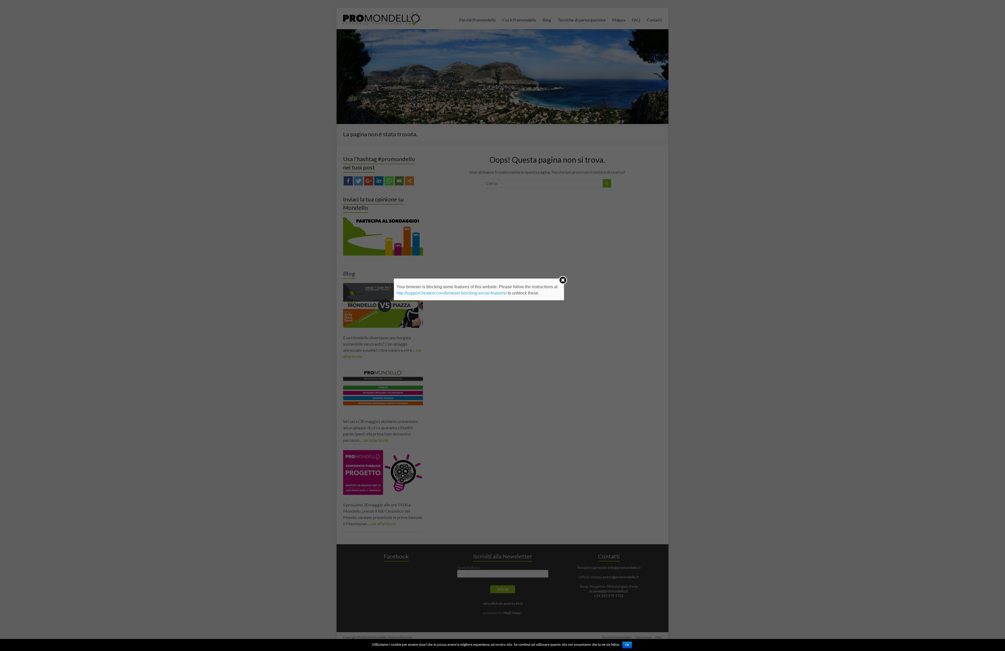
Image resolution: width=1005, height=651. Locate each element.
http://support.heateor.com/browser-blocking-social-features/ (452, 293)
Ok (627, 645)
